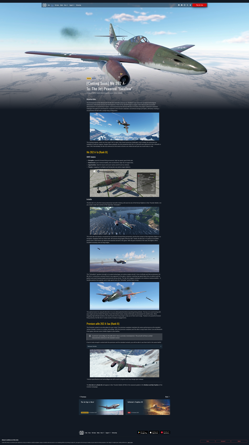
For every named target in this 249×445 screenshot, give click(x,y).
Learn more (130, 442)
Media (61, 5)
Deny (208, 441)
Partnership (78, 5)
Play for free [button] (199, 5)
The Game (57, 5)
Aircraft (94, 78)
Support (71, 5)
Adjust (239, 441)
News (52, 5)
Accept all (223, 441)
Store (65, 5)
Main (49, 5)
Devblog (89, 78)
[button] (142, 432)
